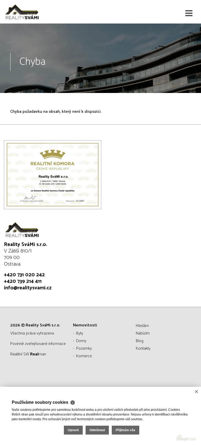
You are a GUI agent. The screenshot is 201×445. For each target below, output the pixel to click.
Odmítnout (97, 430)
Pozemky (84, 348)
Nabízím (143, 333)
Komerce (84, 356)
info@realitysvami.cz (28, 288)
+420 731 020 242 (24, 275)
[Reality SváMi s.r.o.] (30, 12)
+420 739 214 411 (23, 281)
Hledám (142, 325)
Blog (139, 340)
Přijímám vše (125, 430)
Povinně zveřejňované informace (38, 343)
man (38, 354)
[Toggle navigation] (189, 13)
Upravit (73, 430)
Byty (79, 333)
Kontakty (143, 348)
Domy (81, 340)
